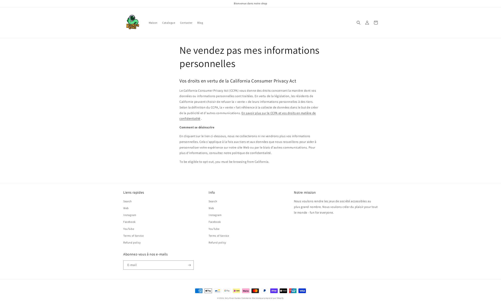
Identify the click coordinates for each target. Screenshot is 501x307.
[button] (358, 22)
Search (127, 201)
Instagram (129, 215)
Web (126, 208)
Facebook (129, 222)
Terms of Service (133, 235)
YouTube (128, 229)
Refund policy (132, 242)
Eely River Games (233, 298)
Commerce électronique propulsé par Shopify (262, 298)
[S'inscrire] (189, 265)
